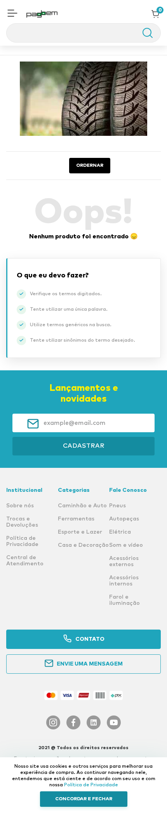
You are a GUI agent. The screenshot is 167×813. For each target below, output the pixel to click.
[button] (12, 14)
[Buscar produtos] (144, 33)
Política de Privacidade (91, 785)
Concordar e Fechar (83, 799)
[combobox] (83, 33)
